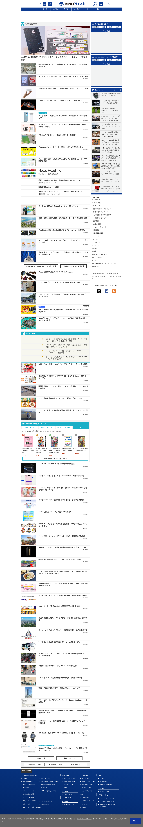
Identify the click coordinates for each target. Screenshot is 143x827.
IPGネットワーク (103, 795)
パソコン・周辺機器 (63, 428)
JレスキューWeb (86, 788)
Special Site (99, 90)
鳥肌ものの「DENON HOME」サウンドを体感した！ (110, 110)
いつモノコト (97, 206)
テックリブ (84, 804)
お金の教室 (97, 224)
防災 (94, 251)
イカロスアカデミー (87, 791)
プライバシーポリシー (84, 819)
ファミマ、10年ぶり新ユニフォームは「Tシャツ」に (58, 206)
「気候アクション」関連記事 (73, 266)
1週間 (110, 27)
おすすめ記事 (30, 333)
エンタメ (77, 9)
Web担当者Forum (28, 781)
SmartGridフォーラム (47, 778)
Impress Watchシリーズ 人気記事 (106, 57)
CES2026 (96, 230)
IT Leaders (26, 788)
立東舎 (65, 788)
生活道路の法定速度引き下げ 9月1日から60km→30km (60, 559)
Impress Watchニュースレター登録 (104, 263)
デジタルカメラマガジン (30, 801)
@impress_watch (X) (100, 254)
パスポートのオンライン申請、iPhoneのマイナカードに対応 (61, 476)
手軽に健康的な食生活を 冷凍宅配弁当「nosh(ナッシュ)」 (61, 180)
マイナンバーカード (99, 227)
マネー (87, 9)
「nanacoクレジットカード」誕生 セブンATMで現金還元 (61, 147)
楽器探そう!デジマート (70, 781)
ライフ (66, 9)
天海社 (102, 778)
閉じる (135, 820)
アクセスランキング (101, 24)
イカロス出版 (84, 775)
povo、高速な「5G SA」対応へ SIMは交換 (55, 512)
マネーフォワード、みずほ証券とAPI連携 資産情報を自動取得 (63, 595)
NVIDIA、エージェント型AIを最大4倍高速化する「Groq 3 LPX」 (63, 547)
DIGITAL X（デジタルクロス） (49, 791)
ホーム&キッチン (46, 428)
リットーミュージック (70, 778)
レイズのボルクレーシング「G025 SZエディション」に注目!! (111, 126)
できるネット (26, 804)
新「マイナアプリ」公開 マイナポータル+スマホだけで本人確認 (63, 76)
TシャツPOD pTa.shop (107, 798)
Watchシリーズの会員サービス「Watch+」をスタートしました (62, 191)
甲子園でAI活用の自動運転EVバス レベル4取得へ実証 (59, 642)
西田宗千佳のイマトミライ (102, 209)
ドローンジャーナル (28, 791)
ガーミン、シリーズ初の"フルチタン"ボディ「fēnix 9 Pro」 (61, 100)
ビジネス (56, 9)
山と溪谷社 (65, 791)
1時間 (95, 27)
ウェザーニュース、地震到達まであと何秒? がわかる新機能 (61, 500)
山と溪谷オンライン (69, 794)
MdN (82, 794)
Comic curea (104, 781)
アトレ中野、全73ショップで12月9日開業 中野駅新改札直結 (62, 536)
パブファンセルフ (105, 791)
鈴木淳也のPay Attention (101, 212)
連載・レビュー (69, 758)
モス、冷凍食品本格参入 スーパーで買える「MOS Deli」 (61, 398)
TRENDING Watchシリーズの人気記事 (41, 266)
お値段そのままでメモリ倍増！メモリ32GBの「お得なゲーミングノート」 (110, 189)
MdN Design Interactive (88, 801)
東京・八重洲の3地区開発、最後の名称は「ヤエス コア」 (60, 688)
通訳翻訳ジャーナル (87, 784)
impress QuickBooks (106, 784)
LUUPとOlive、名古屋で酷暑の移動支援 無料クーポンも (60, 678)
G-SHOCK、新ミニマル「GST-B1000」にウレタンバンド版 (61, 733)
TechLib (84, 807)
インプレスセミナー (46, 788)
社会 (98, 9)
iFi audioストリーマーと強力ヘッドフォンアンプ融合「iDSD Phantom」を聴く (110, 118)
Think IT (25, 778)
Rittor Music (65, 775)
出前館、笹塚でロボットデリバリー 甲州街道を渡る (59, 666)
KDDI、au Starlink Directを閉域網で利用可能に (57, 464)
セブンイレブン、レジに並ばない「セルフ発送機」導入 (59, 282)
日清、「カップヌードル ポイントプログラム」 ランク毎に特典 (63, 364)
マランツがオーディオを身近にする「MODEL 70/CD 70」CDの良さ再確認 (111, 150)
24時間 (103, 27)
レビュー (96, 239)
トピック (96, 236)
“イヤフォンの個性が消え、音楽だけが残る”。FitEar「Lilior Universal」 (110, 134)
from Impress (97, 257)
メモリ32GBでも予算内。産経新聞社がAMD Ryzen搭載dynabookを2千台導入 (110, 166)
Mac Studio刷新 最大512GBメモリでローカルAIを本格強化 (62, 230)
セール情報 (97, 203)
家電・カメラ (29, 428)
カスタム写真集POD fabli (107, 801)
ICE (100, 775)
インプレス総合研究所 (29, 784)
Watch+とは (97, 266)
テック (45, 9)
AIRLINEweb (85, 778)
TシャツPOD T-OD (69, 784)
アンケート (97, 260)
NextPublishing (45, 804)
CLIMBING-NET (68, 797)
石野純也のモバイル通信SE (102, 215)
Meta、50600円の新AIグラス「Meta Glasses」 (56, 272)
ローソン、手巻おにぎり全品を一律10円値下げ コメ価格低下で (63, 630)
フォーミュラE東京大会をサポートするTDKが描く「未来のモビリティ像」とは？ (110, 158)
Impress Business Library (48, 784)
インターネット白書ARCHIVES (32, 807)
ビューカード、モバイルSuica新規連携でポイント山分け (60, 606)
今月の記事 (97, 200)
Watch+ (95, 248)
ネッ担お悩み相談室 (28, 794)
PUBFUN (101, 788)
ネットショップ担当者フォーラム (50, 781)
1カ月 (117, 27)
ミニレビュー (97, 242)
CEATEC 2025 (98, 233)
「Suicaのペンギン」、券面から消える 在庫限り (58, 135)
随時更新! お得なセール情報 (49, 187)
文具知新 (96, 221)
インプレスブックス (46, 801)
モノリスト (97, 245)
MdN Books (85, 797)
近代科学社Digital (69, 804)
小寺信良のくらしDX (100, 218)
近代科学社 (65, 801)
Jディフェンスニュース (88, 781)
